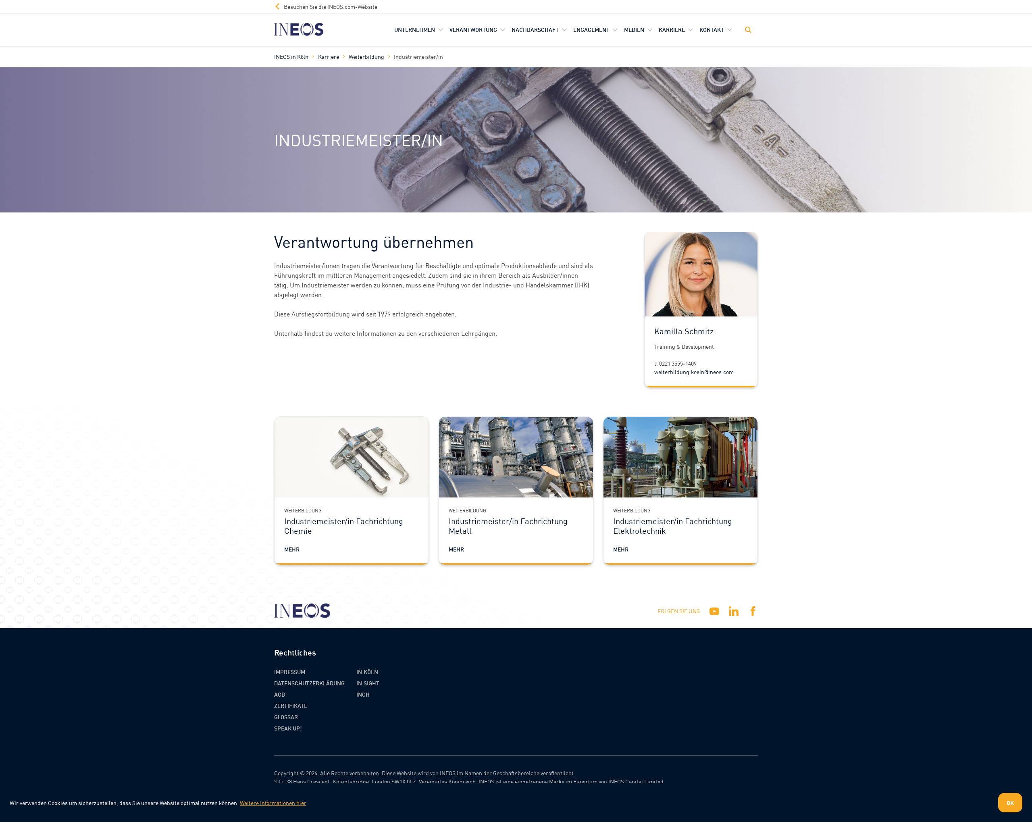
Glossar (286, 716)
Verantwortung (473, 29)
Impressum (289, 671)
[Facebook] (753, 611)
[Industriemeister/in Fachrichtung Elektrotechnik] (680, 457)
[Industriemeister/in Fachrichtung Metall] (516, 457)
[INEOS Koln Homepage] (299, 29)
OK (1010, 802)
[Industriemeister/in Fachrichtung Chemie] (352, 457)
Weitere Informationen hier (273, 802)
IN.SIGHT (367, 683)
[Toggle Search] (748, 30)
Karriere (672, 29)
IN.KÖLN (367, 671)
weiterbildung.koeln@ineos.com (694, 371)
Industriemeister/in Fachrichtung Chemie (343, 525)
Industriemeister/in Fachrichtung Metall (508, 525)
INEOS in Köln (291, 56)
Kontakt (711, 29)
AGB (279, 694)
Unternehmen (414, 29)
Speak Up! (288, 728)
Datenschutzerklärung (309, 683)
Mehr (292, 549)
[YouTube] (714, 611)
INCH (363, 694)
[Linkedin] (734, 611)
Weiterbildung (366, 56)
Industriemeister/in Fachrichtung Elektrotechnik (672, 525)
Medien (634, 29)
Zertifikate (290, 705)
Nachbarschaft (535, 29)
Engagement (591, 29)
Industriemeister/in (418, 56)
